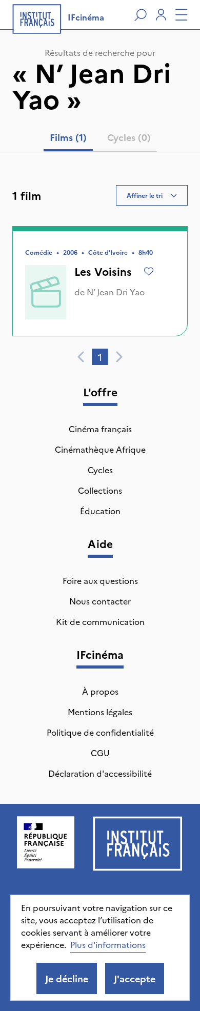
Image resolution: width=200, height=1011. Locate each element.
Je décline (66, 978)
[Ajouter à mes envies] (149, 271)
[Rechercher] (140, 15)
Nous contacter (100, 600)
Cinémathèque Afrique (100, 449)
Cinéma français (100, 428)
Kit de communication (100, 621)
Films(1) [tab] (68, 137)
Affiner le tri (145, 195)
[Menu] (181, 15)
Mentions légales (100, 711)
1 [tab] (100, 357)
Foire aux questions (100, 580)
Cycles (100, 469)
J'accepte (134, 978)
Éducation (100, 510)
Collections (100, 490)
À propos (100, 691)
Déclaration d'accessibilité (100, 773)
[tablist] (100, 139)
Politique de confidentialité (100, 732)
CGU (100, 752)
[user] (161, 15)
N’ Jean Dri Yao (116, 291)
